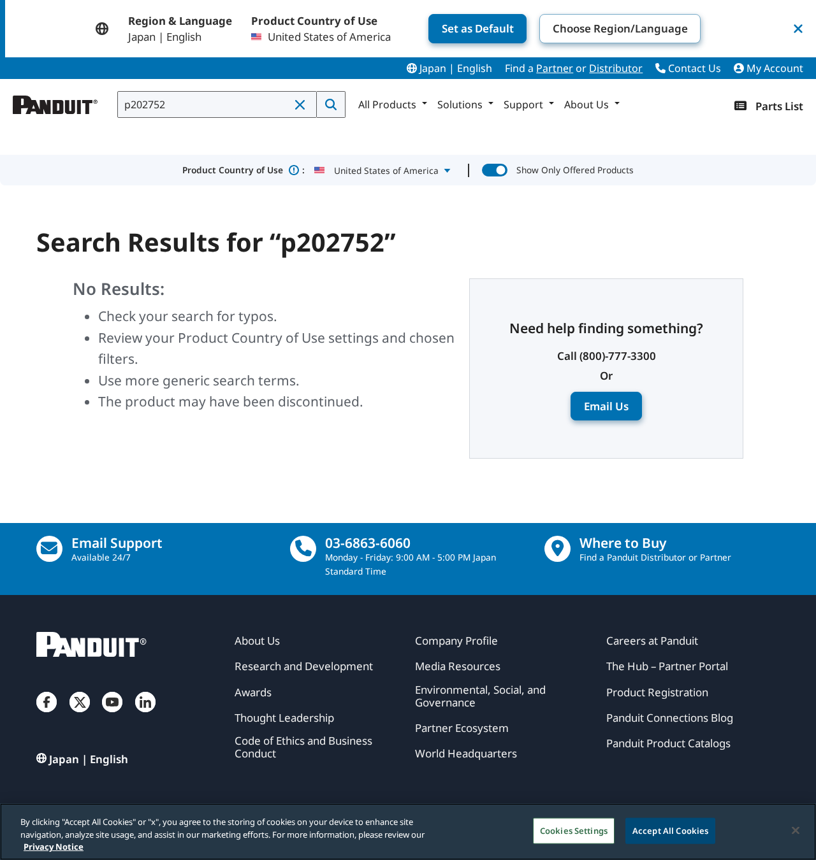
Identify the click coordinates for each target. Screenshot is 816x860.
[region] (408, 831)
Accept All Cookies (670, 830)
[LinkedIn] (145, 714)
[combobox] (217, 104)
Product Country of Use (243, 170)
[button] (301, 105)
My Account (773, 68)
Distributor (616, 68)
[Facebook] (46, 714)
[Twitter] (79, 714)
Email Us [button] (606, 406)
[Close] (796, 830)
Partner (554, 68)
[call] (303, 549)
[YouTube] (112, 714)
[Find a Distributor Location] (557, 549)
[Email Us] (49, 549)
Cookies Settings (574, 830)
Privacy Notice (54, 846)
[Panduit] (55, 102)
